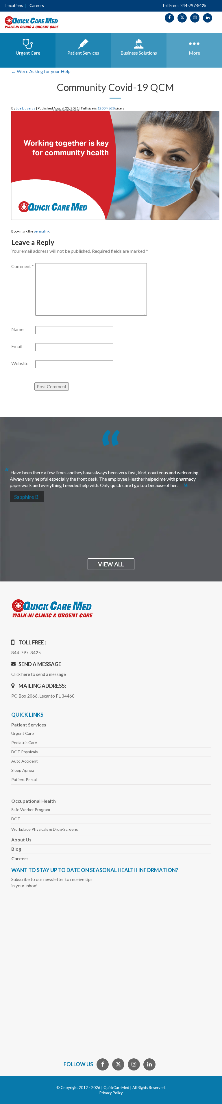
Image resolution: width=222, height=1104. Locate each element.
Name (17, 329)
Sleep (22, 770)
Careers (36, 5)
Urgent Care (22, 733)
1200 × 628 (106, 108)
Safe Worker (30, 809)
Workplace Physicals (44, 829)
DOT (15, 818)
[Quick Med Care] (31, 22)
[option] (111, 476)
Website (19, 363)
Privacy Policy (111, 1092)
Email (16, 346)
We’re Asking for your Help (41, 71)
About (21, 839)
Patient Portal (24, 779)
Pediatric (24, 742)
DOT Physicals (24, 751)
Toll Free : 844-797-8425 (184, 5)
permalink (41, 231)
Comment (22, 266)
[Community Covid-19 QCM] (115, 164)
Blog (16, 849)
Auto (24, 761)
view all (111, 564)
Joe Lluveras (25, 108)
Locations (14, 5)
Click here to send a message (38, 674)
